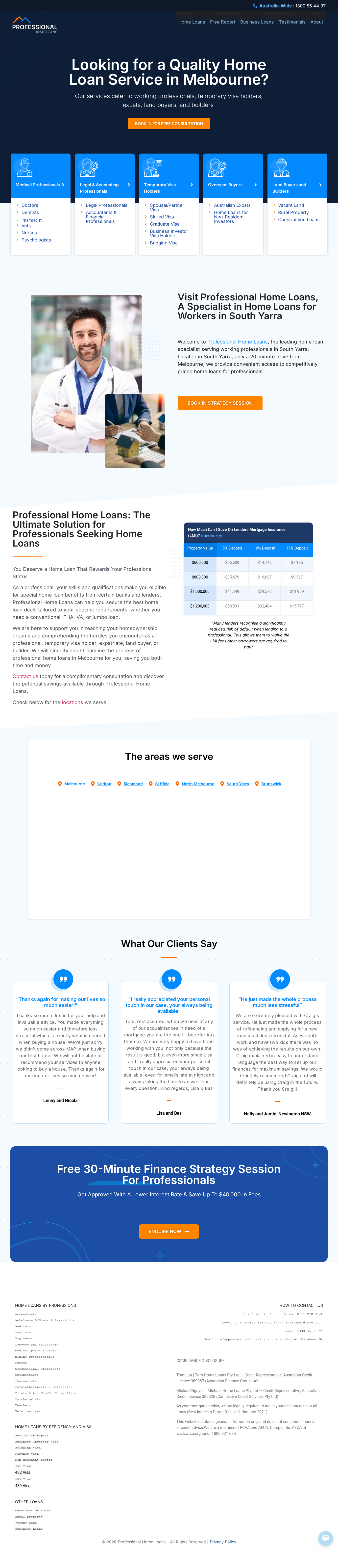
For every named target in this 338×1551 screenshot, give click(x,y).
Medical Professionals (38, 184)
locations (72, 702)
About (317, 22)
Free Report (222, 22)
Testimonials (292, 22)
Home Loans (191, 22)
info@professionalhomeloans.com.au (250, 1339)
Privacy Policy (223, 1541)
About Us (315, 1339)
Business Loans (257, 22)
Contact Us (295, 1339)
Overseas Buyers (225, 184)
